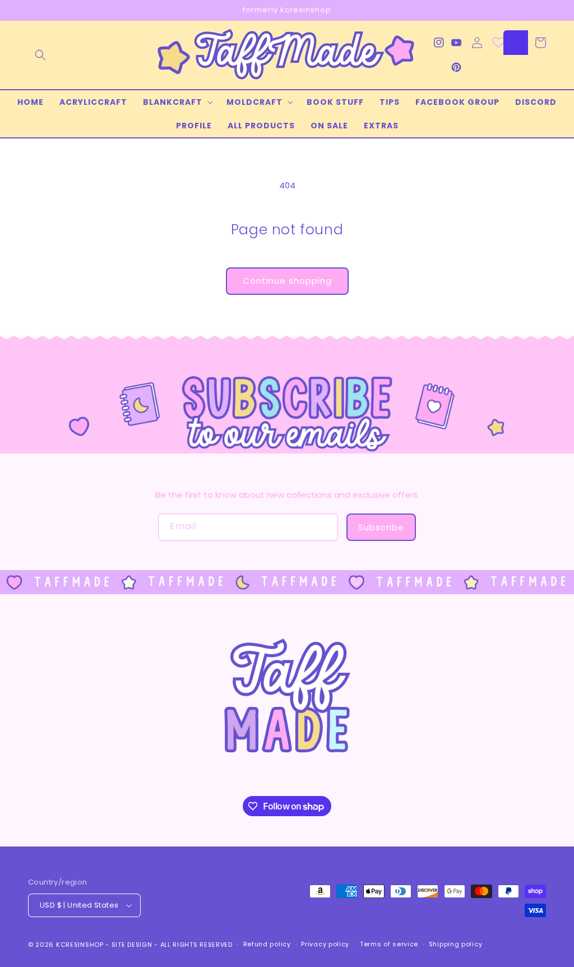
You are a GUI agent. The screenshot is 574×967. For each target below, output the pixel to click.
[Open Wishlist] (498, 42)
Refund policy (267, 944)
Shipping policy (456, 944)
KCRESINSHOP (80, 944)
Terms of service (389, 944)
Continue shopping (287, 280)
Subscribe (381, 527)
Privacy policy (325, 944)
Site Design (132, 944)
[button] (40, 55)
